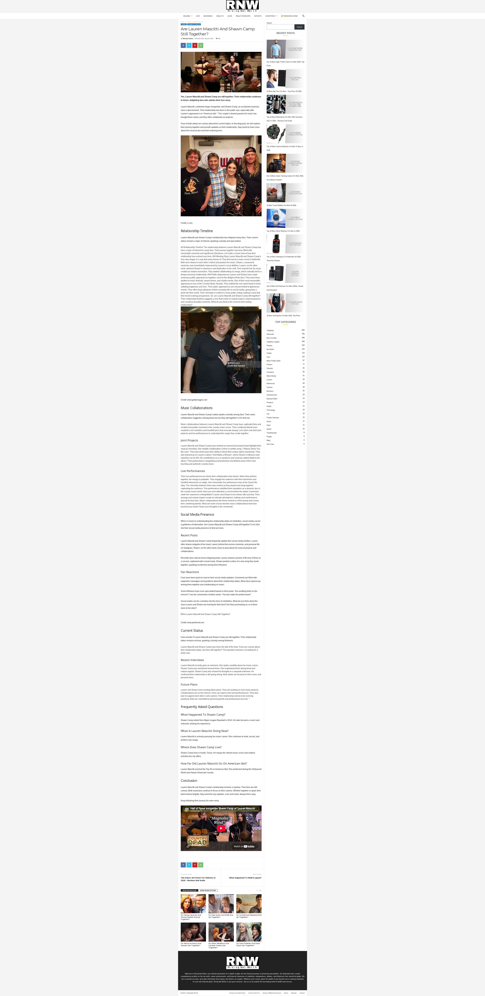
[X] (189, 45)
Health (220, 16)
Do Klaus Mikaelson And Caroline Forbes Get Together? (219, 945)
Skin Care (270, 444)
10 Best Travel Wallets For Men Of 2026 (281, 205)
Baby (268, 440)
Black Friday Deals (274, 361)
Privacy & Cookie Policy (237, 993)
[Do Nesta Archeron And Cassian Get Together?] (193, 932)
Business (207, 16)
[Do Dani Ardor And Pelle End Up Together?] (221, 903)
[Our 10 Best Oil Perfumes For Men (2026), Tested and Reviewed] (286, 273)
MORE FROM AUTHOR (208, 890)
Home (182, 22)
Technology (271, 410)
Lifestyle (270, 368)
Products (270, 402)
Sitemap (294, 993)
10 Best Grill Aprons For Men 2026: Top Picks (283, 316)
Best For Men (272, 338)
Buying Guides (272, 399)
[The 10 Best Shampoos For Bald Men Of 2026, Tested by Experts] (286, 244)
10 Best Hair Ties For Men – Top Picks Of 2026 (284, 91)
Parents (269, 346)
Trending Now (272, 433)
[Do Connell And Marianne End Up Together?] (249, 903)
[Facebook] (183, 45)
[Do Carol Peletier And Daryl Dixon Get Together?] (249, 932)
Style (268, 425)
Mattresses (271, 383)
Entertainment (272, 395)
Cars (268, 357)
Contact (302, 993)
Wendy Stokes (188, 38)
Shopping (270, 16)
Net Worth (270, 349)
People (269, 437)
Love (229, 16)
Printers (269, 365)
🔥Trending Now (289, 16)
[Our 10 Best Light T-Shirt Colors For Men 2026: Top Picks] (286, 49)
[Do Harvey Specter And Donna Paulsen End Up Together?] (193, 903)
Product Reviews (273, 418)
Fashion (269, 387)
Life (198, 16)
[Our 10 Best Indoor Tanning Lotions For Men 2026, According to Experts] (286, 163)
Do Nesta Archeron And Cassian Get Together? (191, 944)
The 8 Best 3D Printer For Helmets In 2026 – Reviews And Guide (198, 879)
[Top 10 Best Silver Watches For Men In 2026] (286, 218)
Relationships (243, 16)
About (286, 993)
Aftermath (270, 334)
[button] (303, 16)
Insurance (270, 372)
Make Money (271, 376)
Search (269, 23)
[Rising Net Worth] (242, 6)
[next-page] (260, 890)
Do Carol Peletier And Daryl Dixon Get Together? (248, 944)
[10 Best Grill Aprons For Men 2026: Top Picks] (286, 302)
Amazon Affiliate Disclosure (272, 993)
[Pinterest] (194, 45)
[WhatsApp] (200, 45)
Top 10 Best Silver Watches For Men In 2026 (283, 231)
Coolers (269, 380)
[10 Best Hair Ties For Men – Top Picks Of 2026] (286, 78)
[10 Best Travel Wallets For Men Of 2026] (286, 192)
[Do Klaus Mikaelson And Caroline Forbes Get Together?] (221, 932)
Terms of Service (254, 993)
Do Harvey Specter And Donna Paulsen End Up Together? (191, 917)
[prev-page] (257, 890)
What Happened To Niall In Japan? (245, 877)
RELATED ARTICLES (189, 890)
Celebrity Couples (194, 24)
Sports (258, 16)
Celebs (186, 16)
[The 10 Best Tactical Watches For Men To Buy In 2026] (286, 133)
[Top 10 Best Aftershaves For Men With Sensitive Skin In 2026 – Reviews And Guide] (286, 104)
